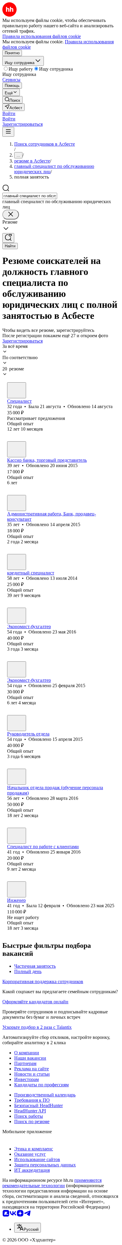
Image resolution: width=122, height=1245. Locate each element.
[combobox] (29, 196)
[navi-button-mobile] (8, 132)
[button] (8, 113)
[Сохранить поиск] (8, 238)
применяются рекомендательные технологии (52, 1183)
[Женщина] (16, 390)
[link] (12, 100)
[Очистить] (10, 214)
